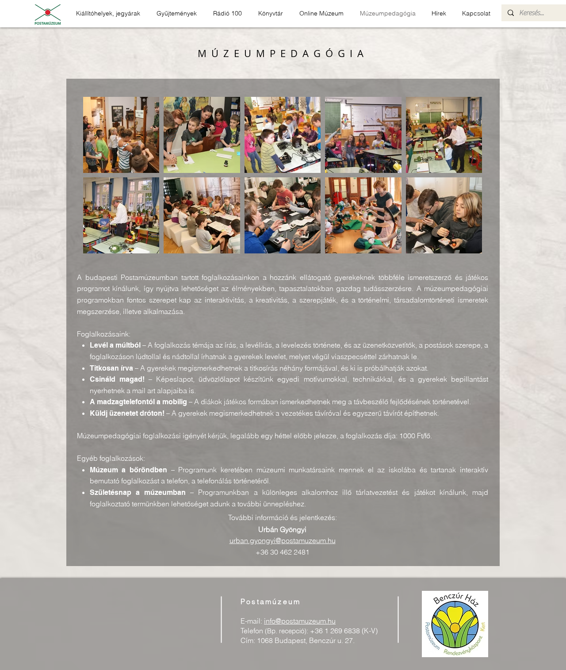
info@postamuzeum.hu (300, 620)
